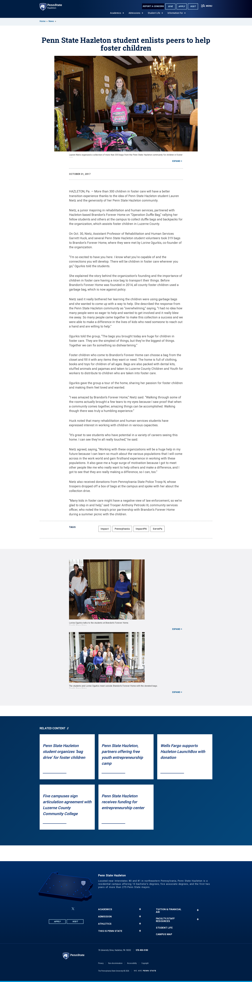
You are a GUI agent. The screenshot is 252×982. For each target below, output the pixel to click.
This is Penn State (110, 931)
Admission (105, 916)
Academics (115, 13)
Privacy (101, 963)
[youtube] (79, 909)
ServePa (157, 528)
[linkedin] (67, 909)
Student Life (154, 13)
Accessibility (132, 963)
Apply (181, 6)
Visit (193, 6)
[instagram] (60, 909)
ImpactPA (141, 528)
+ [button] (140, 909)
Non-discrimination (115, 963)
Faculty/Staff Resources (165, 919)
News (51, 21)
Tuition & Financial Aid (169, 910)
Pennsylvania (122, 528)
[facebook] (53, 909)
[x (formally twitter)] (73, 909)
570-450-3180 (142, 950)
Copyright (145, 963)
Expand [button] (176, 161)
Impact (105, 528)
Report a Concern (153, 6)
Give (170, 6)
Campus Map (164, 934)
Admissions (134, 13)
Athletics (105, 923)
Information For (175, 13)
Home (42, 21)
